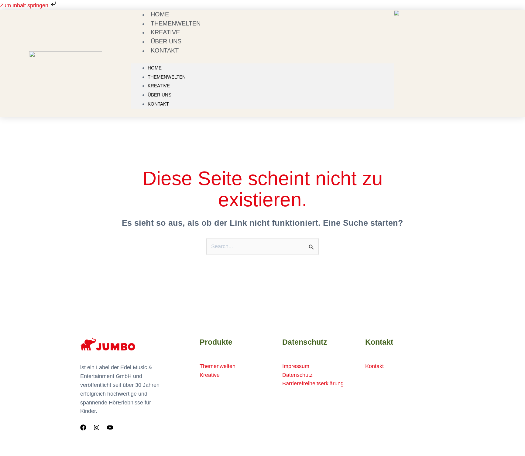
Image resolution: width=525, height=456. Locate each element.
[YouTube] (110, 427)
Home (155, 67)
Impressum (295, 366)
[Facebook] (83, 427)
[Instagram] (97, 427)
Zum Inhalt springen (25, 5)
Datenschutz (297, 375)
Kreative (159, 85)
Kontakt (165, 50)
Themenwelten (167, 76)
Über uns (159, 94)
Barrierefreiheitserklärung (313, 383)
